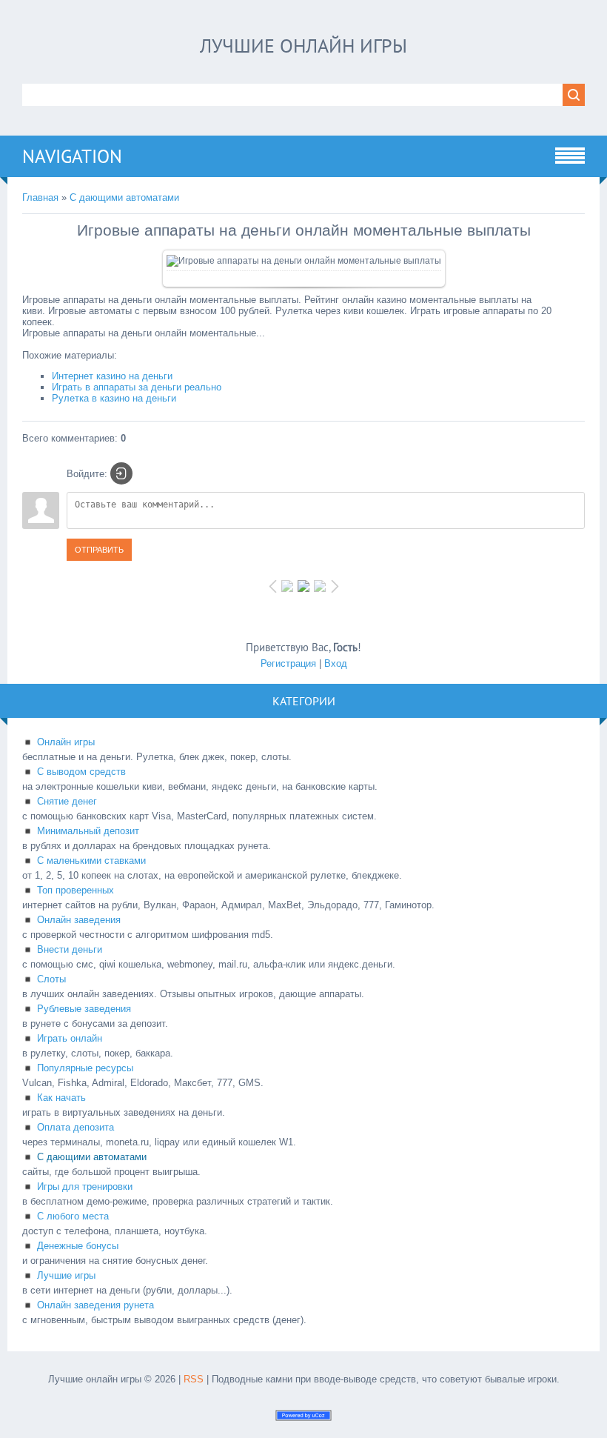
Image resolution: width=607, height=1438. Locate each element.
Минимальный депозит (88, 830)
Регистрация (288, 663)
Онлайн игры (66, 742)
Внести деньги (69, 949)
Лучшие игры (66, 1275)
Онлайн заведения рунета (95, 1305)
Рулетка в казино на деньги (114, 398)
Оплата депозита (75, 1127)
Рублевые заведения (84, 1008)
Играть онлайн (69, 1038)
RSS (194, 1379)
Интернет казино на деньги (112, 376)
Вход (335, 663)
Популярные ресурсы (85, 1067)
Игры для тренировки (85, 1186)
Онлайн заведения (79, 919)
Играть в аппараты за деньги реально (136, 387)
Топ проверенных (75, 890)
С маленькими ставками (91, 860)
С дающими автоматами (124, 197)
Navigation (72, 156)
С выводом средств (81, 771)
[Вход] (121, 473)
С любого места (73, 1216)
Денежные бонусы (77, 1245)
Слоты (51, 979)
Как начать (61, 1097)
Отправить (99, 549)
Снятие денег (67, 801)
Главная (40, 197)
